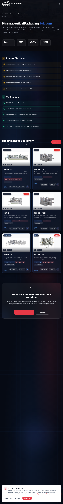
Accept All (27, 498)
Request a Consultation (24, 312)
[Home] (2, 13)
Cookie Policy (46, 494)
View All (55, 142)
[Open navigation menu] (59, 4)
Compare (14, 186)
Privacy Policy (35, 494)
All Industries (7, 17)
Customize (8, 498)
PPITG (6, 13)
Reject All (17, 498)
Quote (22, 186)
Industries (13, 13)
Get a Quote (42, 312)
